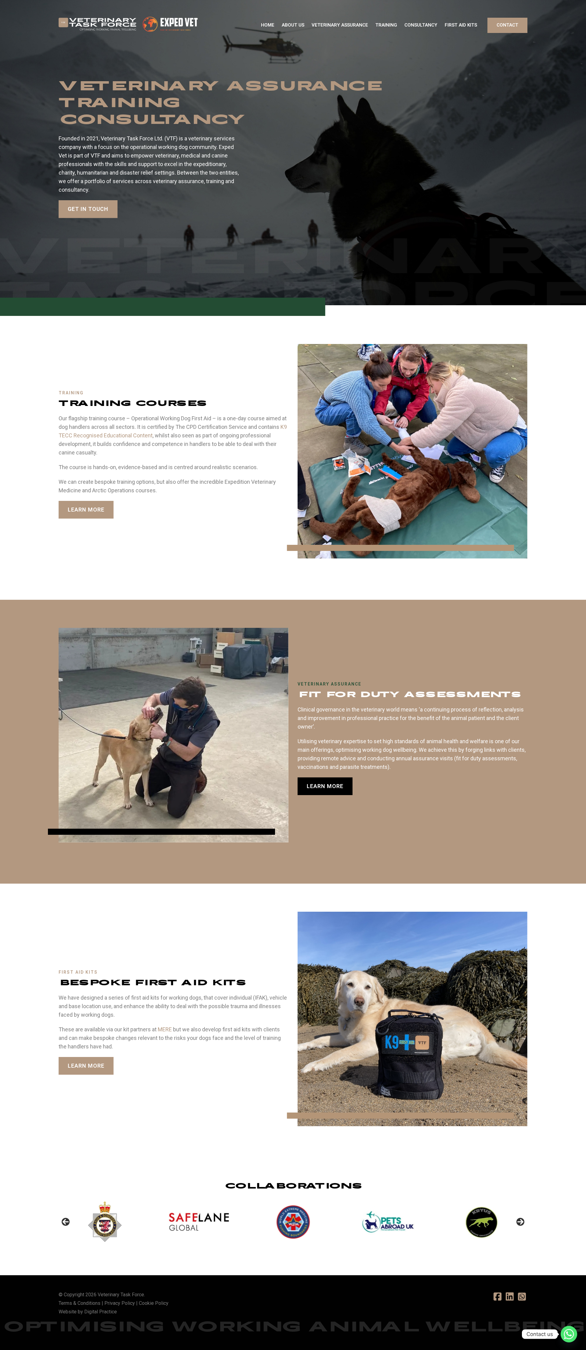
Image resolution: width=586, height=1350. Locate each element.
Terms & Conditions (79, 1303)
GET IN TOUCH (88, 209)
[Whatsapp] (569, 1334)
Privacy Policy (119, 1303)
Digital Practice (100, 1312)
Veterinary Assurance (340, 25)
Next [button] (520, 1222)
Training (386, 25)
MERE (165, 1029)
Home (267, 25)
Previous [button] (66, 1222)
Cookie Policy (153, 1303)
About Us (293, 25)
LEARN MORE (86, 509)
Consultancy (420, 25)
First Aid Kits (461, 25)
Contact (507, 25)
